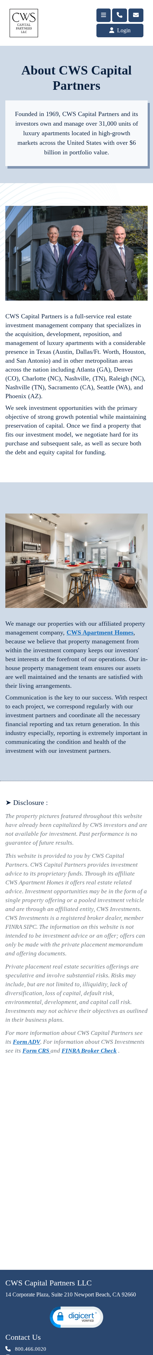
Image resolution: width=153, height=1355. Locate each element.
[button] (76, 1317)
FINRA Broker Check (89, 1050)
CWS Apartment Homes (100, 632)
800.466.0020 (30, 1349)
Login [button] (123, 30)
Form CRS (36, 1050)
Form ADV (26, 1041)
